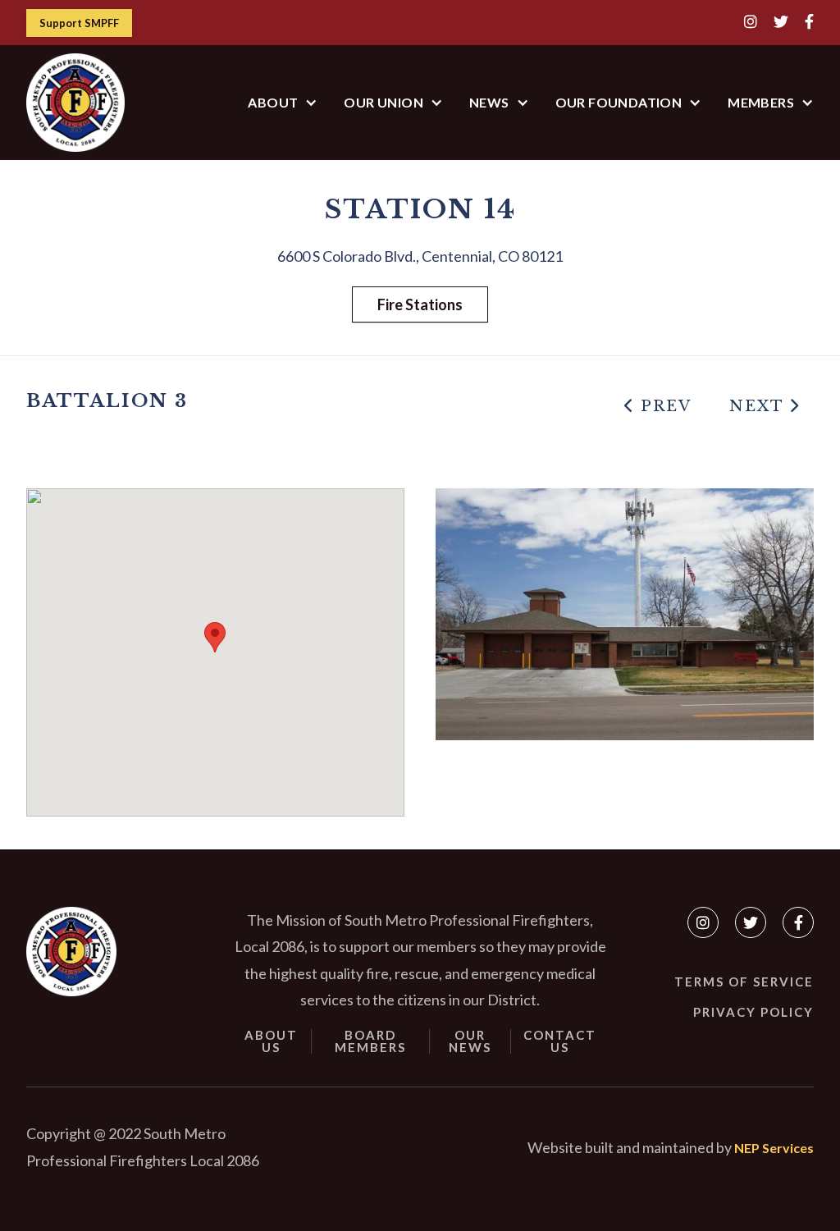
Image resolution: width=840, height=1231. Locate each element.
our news (470, 1041)
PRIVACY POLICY (753, 1011)
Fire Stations (420, 304)
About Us (271, 1041)
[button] (282, 102)
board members (370, 1041)
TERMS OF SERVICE (744, 981)
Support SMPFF (79, 23)
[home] (75, 102)
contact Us (559, 1041)
